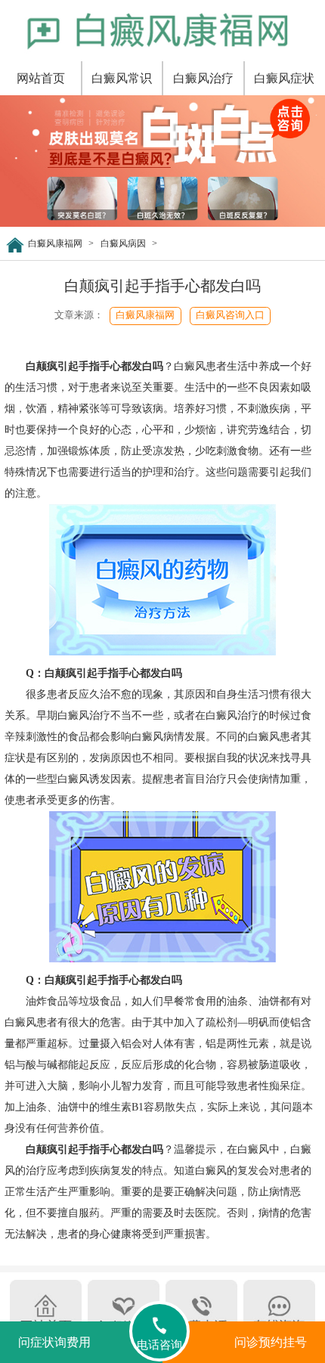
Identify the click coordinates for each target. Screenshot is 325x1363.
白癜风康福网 (55, 243)
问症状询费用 (54, 1342)
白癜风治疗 (203, 78)
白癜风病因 (123, 243)
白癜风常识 (121, 78)
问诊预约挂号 (270, 1342)
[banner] (162, 223)
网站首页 (41, 78)
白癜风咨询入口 (230, 315)
